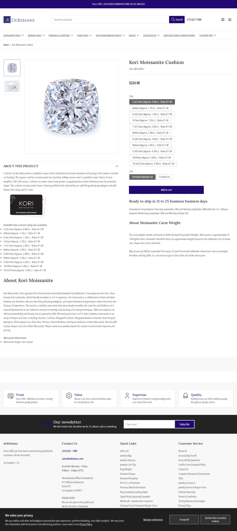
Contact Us (183, 469)
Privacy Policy (184, 505)
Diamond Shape (127, 474)
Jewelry (132, 35)
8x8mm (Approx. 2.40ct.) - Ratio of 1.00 (150, 132)
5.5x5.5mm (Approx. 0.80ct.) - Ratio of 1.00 (152, 102)
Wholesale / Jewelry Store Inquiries (136, 501)
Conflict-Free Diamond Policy (192, 464)
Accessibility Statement (189, 460)
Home (6, 45)
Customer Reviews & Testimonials (194, 474)
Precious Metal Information (133, 487)
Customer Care (206, 35)
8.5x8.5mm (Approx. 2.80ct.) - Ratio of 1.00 (152, 139)
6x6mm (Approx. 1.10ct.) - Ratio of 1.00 (150, 108)
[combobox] (118, 19)
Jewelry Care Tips (128, 464)
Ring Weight (126, 469)
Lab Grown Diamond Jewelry (109, 35)
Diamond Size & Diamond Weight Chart (138, 505)
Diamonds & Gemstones (59, 35)
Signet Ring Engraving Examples (135, 496)
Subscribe (185, 424)
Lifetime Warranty (186, 492)
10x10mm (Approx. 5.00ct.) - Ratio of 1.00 (151, 157)
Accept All (184, 519)
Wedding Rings (34, 35)
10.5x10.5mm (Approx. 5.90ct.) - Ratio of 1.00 (153, 163)
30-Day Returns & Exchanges (191, 501)
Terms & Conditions (187, 496)
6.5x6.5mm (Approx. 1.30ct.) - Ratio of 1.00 (152, 114)
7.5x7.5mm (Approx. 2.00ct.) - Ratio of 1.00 (152, 126)
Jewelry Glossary (127, 460)
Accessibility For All (187, 455)
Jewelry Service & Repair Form (192, 487)
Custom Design (149, 35)
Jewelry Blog (125, 455)
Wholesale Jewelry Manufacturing (179, 35)
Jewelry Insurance (186, 483)
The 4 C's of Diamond (130, 483)
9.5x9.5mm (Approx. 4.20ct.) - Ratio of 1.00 (152, 151)
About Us (182, 451)
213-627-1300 (194, 19)
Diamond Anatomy (129, 478)
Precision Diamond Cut (142, 177)
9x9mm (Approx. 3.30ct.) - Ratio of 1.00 (150, 145)
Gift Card (124, 451)
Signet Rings (83, 35)
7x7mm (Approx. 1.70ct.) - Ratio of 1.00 (150, 120)
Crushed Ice (164, 177)
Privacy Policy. (86, 524)
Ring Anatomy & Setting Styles (134, 492)
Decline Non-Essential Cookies (215, 519)
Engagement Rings (12, 35)
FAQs (180, 478)
